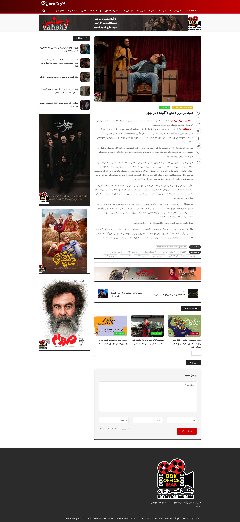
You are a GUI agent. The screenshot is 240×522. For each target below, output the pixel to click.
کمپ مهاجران (158, 256)
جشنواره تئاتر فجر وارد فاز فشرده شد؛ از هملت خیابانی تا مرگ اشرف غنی (148, 342)
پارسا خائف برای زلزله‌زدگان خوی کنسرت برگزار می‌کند (126, 295)
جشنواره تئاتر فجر (167, 252)
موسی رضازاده (110, 256)
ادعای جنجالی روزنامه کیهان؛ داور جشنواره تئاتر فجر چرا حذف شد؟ (112, 342)
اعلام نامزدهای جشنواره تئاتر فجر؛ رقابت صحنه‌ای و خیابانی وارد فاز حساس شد (186, 344)
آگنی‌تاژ (182, 252)
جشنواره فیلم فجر (112, 10)
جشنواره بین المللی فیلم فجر (182, 107)
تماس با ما (197, 508)
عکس (83, 10)
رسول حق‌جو (116, 252)
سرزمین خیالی (192, 256)
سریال (142, 10)
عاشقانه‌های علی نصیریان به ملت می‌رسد (169, 294)
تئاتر (152, 10)
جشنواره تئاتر (164, 107)
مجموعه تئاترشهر (141, 256)
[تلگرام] (198, 146)
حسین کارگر (187, 129)
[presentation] (194, 353)
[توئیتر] (198, 131)
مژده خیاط (124, 256)
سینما (163, 10)
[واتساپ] (198, 153)
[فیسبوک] (198, 138)
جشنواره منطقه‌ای (148, 252)
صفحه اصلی (191, 10)
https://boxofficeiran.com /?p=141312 (171, 247)
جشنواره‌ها (97, 10)
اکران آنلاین (59, 10)
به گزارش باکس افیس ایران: (181, 121)
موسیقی (129, 10)
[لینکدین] (198, 161)
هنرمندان (74, 10)
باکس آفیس (177, 10)
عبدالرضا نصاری (174, 256)
